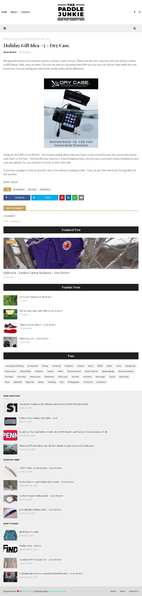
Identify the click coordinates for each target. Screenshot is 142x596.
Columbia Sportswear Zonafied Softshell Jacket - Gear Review (51, 573)
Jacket (50, 371)
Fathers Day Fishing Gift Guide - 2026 (38, 417)
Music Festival (91, 371)
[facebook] (134, 12)
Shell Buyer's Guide (29, 531)
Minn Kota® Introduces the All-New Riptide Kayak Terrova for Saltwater (56, 445)
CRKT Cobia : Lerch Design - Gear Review (40, 467)
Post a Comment (12, 221)
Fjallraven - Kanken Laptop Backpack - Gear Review (36, 272)
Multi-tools (124, 376)
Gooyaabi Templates (57, 591)
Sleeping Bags (108, 371)
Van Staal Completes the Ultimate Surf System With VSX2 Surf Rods (53, 404)
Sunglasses (130, 366)
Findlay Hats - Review (30, 545)
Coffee (60, 371)
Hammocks (35, 376)
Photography (73, 382)
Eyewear (39, 371)
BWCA (100, 366)
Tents (118, 366)
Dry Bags (9, 376)
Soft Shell (18, 382)
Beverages (100, 376)
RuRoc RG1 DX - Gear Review (34, 338)
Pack (7, 382)
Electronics (16, 38)
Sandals (75, 376)
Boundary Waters (126, 371)
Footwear (69, 366)
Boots (109, 366)
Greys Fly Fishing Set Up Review (35, 296)
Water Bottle (25, 371)
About (122, 591)
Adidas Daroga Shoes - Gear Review (37, 324)
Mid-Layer (62, 376)
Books (40, 382)
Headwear (49, 376)
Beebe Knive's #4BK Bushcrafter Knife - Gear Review (46, 481)
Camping (56, 366)
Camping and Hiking (14, 366)
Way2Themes (28, 591)
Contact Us (134, 591)
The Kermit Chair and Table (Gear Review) (41, 310)
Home (6, 38)
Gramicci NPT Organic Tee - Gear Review (40, 559)
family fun (101, 382)
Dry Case (32, 189)
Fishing (80, 366)
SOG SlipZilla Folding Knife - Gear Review (40, 509)
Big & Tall (30, 382)
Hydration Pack (74, 371)
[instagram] (139, 12)
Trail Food (88, 382)
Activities (87, 376)
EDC (62, 382)
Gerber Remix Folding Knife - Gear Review (41, 495)
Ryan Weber (10, 52)
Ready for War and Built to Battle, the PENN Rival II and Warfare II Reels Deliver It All (63, 431)
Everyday (21, 376)
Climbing (52, 382)
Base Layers (10, 371)
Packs (90, 366)
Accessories (19, 189)
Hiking (45, 366)
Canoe (112, 376)
